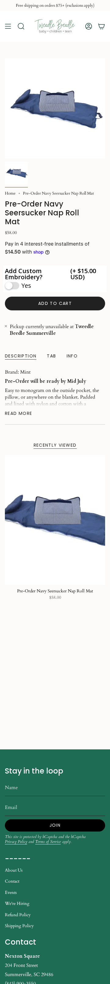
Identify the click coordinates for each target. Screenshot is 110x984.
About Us (14, 870)
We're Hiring (17, 903)
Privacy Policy (16, 841)
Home (10, 193)
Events (11, 892)
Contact (12, 881)
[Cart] (101, 26)
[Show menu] (8, 26)
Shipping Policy (19, 926)
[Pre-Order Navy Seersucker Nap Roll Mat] (55, 520)
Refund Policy (18, 915)
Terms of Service (48, 841)
